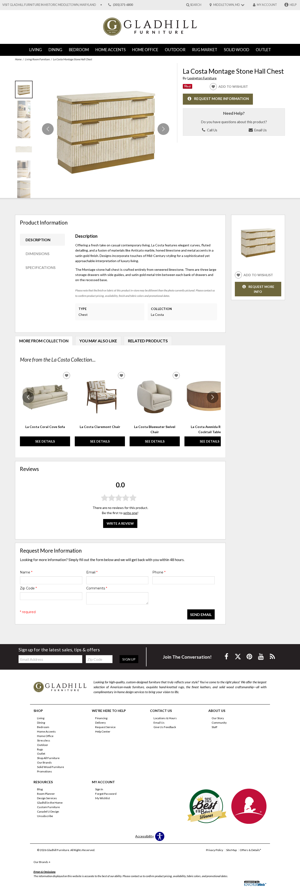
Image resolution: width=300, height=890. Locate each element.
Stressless (43, 740)
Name (26, 572)
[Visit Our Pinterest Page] (250, 656)
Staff (214, 727)
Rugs (40, 749)
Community (219, 722)
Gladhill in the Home (50, 802)
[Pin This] (187, 87)
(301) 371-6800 (123, 5)
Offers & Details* (250, 850)
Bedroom (79, 49)
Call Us (211, 130)
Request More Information (221, 99)
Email (92, 572)
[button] (163, 129)
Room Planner (46, 793)
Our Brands (44, 762)
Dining (55, 49)
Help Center (102, 731)
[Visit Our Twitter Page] (238, 656)
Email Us (260, 130)
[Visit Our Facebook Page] (227, 656)
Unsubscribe (45, 816)
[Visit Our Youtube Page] (261, 656)
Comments (96, 588)
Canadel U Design (48, 811)
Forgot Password (105, 793)
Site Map (231, 850)
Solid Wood (236, 49)
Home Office (145, 49)
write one (130, 513)
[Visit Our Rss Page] (272, 656)
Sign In (99, 789)
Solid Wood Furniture (50, 767)
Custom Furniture (48, 807)
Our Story (218, 718)
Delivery (100, 722)
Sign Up (128, 659)
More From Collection (43, 340)
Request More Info (261, 289)
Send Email (201, 614)
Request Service (105, 727)
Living (35, 49)
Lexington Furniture (202, 78)
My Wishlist (102, 798)
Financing (101, 718)
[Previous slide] (28, 397)
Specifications (41, 267)
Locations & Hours (165, 718)
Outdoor (175, 49)
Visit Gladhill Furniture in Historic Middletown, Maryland (49, 5)
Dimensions (37, 253)
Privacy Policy (214, 850)
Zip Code (28, 588)
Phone (158, 572)
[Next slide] (212, 397)
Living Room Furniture (37, 59)
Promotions (44, 771)
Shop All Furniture (48, 758)
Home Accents (110, 49)
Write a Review (120, 523)
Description (38, 239)
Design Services (47, 798)
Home (18, 59)
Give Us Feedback (165, 727)
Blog (40, 789)
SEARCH (195, 4)
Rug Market (204, 49)
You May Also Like (98, 340)
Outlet (263, 49)
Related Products (148, 340)
